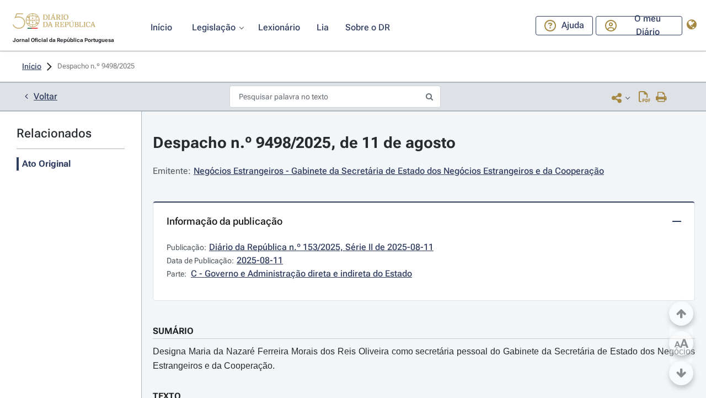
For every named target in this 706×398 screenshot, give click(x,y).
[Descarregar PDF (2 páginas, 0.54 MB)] (644, 97)
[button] (54, 22)
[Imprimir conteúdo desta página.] (661, 97)
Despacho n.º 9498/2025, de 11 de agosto (304, 143)
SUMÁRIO (173, 331)
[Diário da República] (54, 23)
